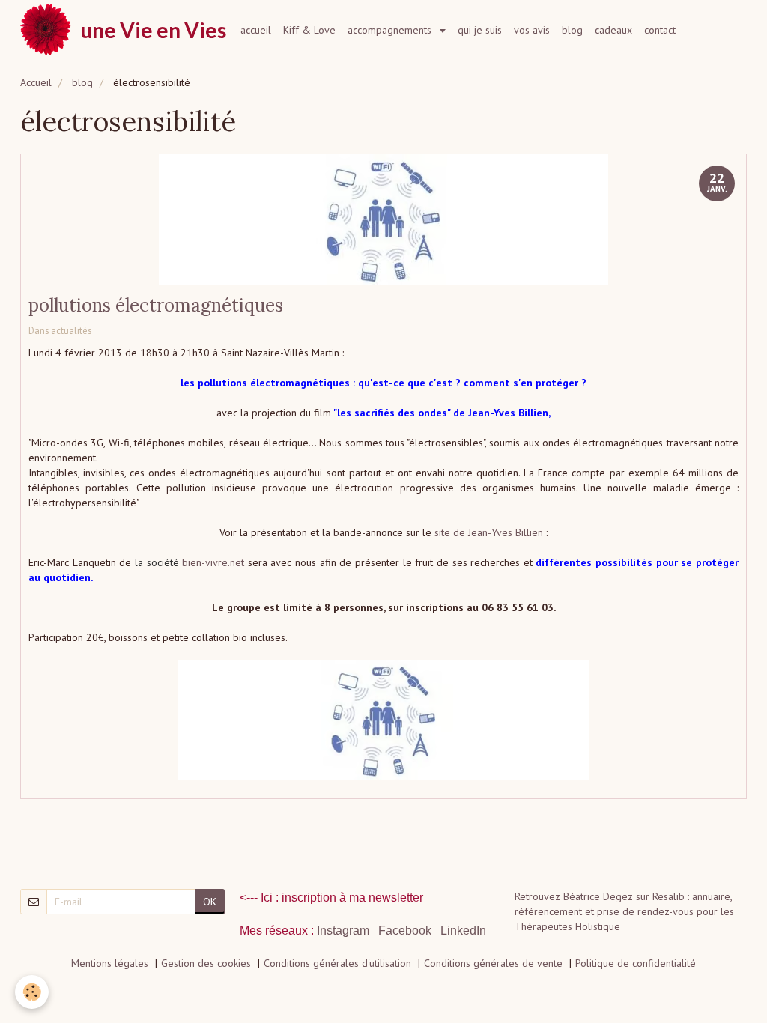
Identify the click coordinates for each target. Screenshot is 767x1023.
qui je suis (480, 30)
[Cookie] (32, 992)
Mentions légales (109, 963)
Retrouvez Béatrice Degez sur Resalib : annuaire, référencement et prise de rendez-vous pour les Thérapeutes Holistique (624, 911)
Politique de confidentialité (635, 963)
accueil (255, 30)
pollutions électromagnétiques (155, 305)
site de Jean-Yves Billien (488, 532)
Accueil (36, 82)
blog (572, 30)
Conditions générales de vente (493, 963)
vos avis (532, 30)
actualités (71, 330)
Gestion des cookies (206, 963)
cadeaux (613, 30)
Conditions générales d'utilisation (337, 963)
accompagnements (391, 30)
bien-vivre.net (213, 562)
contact (660, 30)
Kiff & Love (309, 30)
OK (209, 901)
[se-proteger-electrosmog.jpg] (383, 720)
